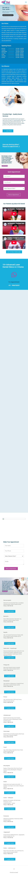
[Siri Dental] (5, 2)
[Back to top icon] (14, 869)
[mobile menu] (26, 2)
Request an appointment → (11, 146)
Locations (4, 165)
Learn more (5, 591)
